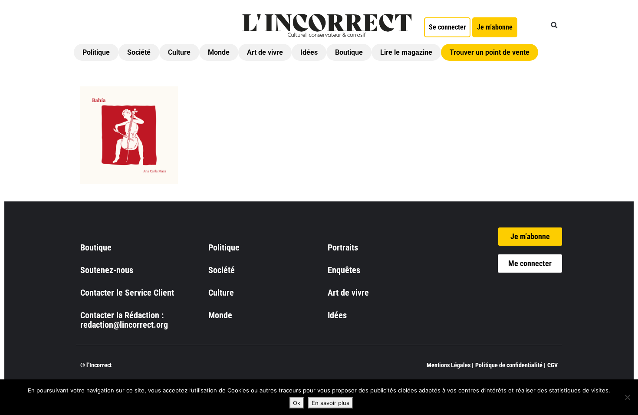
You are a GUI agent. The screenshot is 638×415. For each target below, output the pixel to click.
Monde (219, 52)
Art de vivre (265, 52)
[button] (554, 25)
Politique (96, 52)
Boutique (349, 52)
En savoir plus (330, 402)
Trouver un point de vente (489, 52)
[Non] (627, 397)
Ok (296, 402)
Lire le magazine (406, 52)
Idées (309, 52)
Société (139, 52)
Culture (179, 52)
